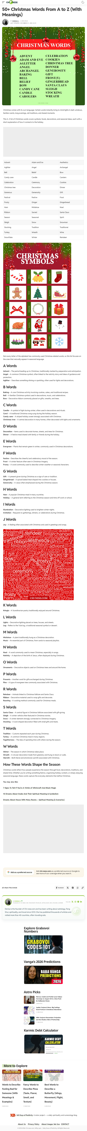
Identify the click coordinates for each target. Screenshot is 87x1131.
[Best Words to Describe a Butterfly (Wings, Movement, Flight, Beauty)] (54, 1075)
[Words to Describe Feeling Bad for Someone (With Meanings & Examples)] (11, 1075)
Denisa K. (15, 21)
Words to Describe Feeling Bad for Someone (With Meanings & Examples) (11, 1093)
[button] (4, 2)
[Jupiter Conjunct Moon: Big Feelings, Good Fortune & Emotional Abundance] (29, 1010)
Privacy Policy (33, 1124)
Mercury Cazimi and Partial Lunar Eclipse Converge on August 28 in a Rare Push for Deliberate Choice (49, 999)
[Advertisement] (43, 142)
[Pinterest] (78, 902)
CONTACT (65, 1124)
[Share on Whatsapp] (77, 888)
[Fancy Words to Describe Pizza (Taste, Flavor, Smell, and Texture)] (32, 1075)
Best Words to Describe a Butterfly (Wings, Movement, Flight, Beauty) (54, 1093)
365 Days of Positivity (24, 1115)
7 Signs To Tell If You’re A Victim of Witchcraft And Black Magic (29, 788)
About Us (22, 1124)
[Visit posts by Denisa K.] (5, 22)
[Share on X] (67, 888)
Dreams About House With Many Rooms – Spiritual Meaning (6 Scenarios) (34, 800)
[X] (72, 902)
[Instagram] (75, 902)
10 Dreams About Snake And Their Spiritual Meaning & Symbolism (30, 794)
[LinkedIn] (81, 902)
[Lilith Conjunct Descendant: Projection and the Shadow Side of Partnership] (29, 1021)
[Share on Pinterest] (72, 888)
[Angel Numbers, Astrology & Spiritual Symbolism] (12, 2)
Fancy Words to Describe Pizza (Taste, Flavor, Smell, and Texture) (31, 1093)
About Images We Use (50, 1124)
